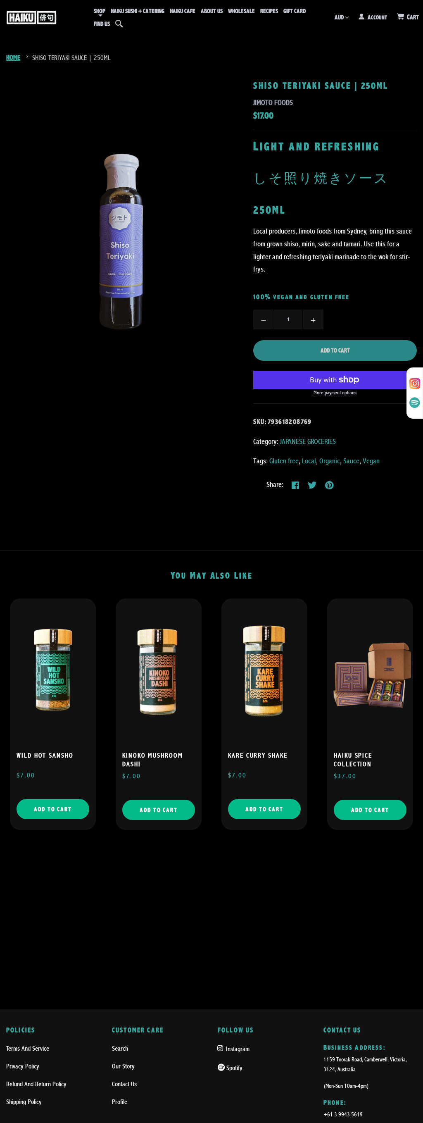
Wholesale (241, 11)
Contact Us (124, 1084)
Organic (329, 461)
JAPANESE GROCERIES (308, 441)
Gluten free (284, 461)
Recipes (269, 11)
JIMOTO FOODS (273, 102)
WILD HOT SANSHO (45, 755)
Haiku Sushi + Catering (137, 11)
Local (309, 461)
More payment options (335, 393)
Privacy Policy (22, 1066)
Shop (99, 11)
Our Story (123, 1066)
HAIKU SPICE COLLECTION (353, 760)
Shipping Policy (24, 1102)
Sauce (351, 461)
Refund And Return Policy (36, 1084)
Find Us (102, 24)
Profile (119, 1102)
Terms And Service (27, 1048)
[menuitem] (99, 11)
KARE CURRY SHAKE (258, 755)
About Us (212, 11)
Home (13, 57)
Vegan (371, 461)
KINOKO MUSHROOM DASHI (152, 760)
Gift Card (294, 11)
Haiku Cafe (182, 11)
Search (120, 1048)
